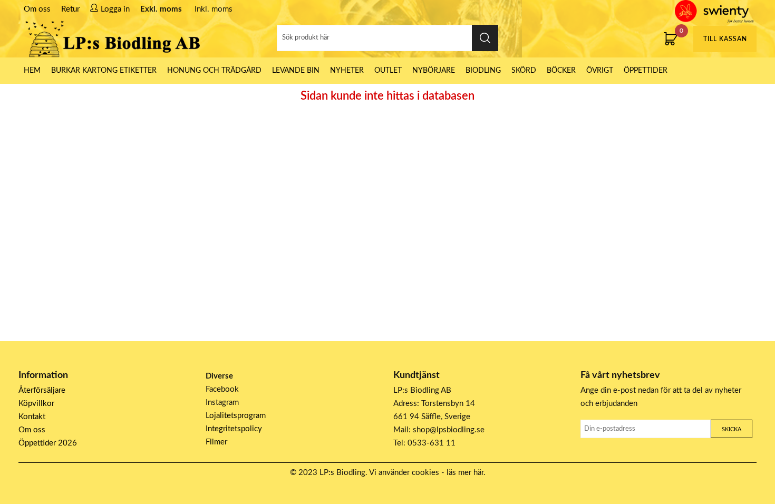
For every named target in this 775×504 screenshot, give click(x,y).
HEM (32, 70)
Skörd (523, 70)
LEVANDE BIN (295, 70)
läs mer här (465, 473)
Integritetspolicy (234, 429)
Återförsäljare (41, 390)
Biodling (483, 70)
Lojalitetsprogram (236, 416)
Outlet (388, 70)
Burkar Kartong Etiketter (104, 70)
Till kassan (725, 39)
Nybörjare (433, 70)
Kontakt (31, 417)
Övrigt (599, 70)
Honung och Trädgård (214, 70)
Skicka (731, 429)
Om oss (37, 9)
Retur (70, 9)
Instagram (222, 402)
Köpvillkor (36, 404)
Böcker (561, 70)
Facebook (222, 389)
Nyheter (347, 70)
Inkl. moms (213, 9)
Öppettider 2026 (47, 443)
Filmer (216, 442)
